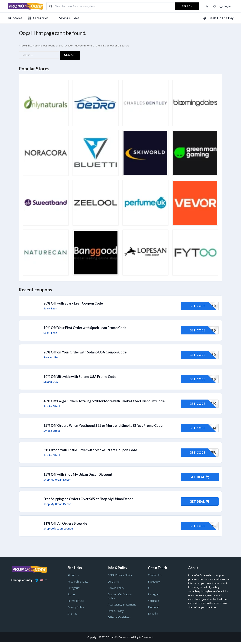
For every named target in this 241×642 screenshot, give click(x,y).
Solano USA (50, 357)
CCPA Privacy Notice (120, 575)
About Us (73, 575)
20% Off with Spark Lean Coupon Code (73, 303)
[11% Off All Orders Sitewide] (120, 526)
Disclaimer (114, 581)
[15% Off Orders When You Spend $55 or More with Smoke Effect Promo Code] (120, 428)
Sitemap (72, 613)
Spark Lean (50, 308)
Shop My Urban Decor (57, 479)
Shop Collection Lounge (58, 528)
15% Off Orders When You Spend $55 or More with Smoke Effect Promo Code (102, 425)
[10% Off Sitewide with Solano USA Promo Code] (120, 379)
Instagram (154, 594)
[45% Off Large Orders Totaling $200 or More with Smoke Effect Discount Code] (120, 403)
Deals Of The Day (220, 18)
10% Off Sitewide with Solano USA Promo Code (79, 377)
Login (227, 6)
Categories (40, 18)
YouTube (153, 600)
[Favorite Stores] (214, 6)
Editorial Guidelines (119, 617)
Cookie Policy (116, 588)
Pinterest (153, 607)
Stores (17, 18)
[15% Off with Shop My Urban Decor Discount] (120, 477)
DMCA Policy (116, 611)
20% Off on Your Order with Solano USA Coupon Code (85, 352)
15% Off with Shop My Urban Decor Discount (77, 474)
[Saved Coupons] (207, 6)
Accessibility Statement (122, 604)
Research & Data (77, 581)
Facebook (154, 581)
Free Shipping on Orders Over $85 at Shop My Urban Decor (88, 499)
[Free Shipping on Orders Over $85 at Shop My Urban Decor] (120, 501)
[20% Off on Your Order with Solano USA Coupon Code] (120, 354)
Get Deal (198, 477)
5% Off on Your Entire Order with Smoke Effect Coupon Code (90, 450)
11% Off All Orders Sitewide (65, 523)
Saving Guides (69, 18)
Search (187, 6)
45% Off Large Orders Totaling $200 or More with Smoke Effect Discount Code (104, 401)
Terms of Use (75, 600)
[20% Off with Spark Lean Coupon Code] (120, 306)
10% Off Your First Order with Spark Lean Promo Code (85, 328)
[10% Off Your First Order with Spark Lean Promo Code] (120, 330)
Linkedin (153, 613)
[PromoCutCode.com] (25, 6)
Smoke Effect (51, 406)
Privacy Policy (75, 607)
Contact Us (155, 575)
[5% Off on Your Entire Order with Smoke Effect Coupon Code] (120, 452)
